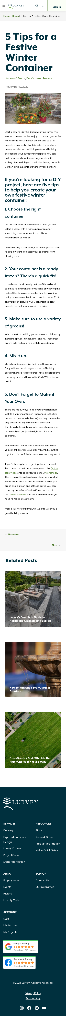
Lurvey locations (17, 494)
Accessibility (33, 998)
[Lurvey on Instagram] (22, 1008)
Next (55, 545)
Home (6, 16)
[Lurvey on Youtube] (44, 1008)
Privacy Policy (33, 993)
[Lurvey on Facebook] (29, 1008)
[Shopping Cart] (43, 6)
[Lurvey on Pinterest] (37, 1008)
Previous (13, 534)
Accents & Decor (15, 78)
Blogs (15, 16)
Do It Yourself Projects (39, 78)
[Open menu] (4, 5)
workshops (51, 472)
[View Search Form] (37, 6)
